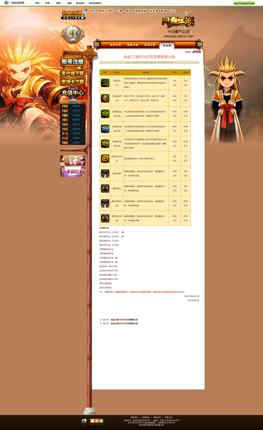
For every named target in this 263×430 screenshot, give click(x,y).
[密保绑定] (58, 3)
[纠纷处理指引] (95, 3)
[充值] (47, 3)
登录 (239, 3)
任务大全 (76, 124)
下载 (119, 11)
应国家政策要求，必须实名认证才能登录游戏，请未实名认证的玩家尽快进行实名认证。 (150, 292)
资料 (110, 11)
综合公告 (115, 45)
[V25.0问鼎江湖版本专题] (179, 31)
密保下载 (72, 81)
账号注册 (72, 61)
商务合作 (157, 417)
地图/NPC (76, 120)
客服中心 (164, 11)
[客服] (69, 3)
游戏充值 (140, 11)
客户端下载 (72, 72)
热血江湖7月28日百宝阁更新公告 (124, 320)
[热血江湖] (74, 20)
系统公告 (132, 45)
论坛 (173, 11)
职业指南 (76, 115)
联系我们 (134, 417)
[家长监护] (80, 3)
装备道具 (76, 129)
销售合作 (168, 417)
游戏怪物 (76, 133)
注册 (249, 3)
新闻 (101, 11)
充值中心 (72, 92)
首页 (92, 11)
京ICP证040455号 (135, 423)
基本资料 (76, 106)
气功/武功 (76, 138)
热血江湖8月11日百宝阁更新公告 (124, 323)
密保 (128, 11)
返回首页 (197, 52)
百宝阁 (154, 11)
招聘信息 (145, 417)
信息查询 (76, 143)
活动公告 (149, 45)
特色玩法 (76, 111)
